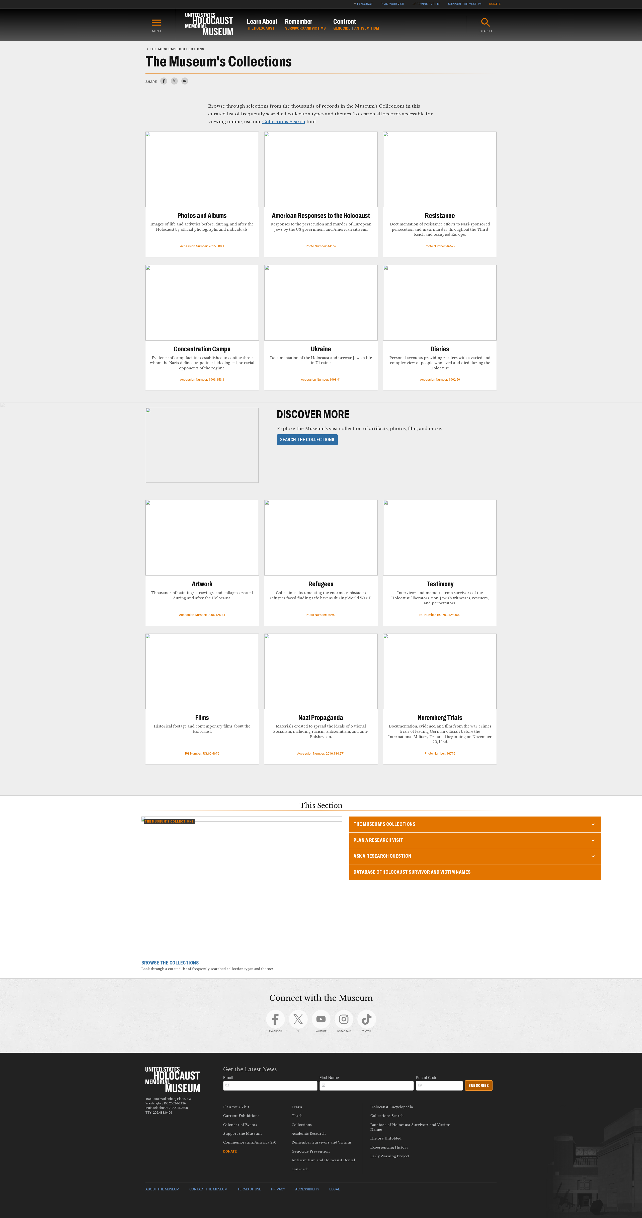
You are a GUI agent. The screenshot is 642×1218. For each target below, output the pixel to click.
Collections (302, 1125)
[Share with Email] (184, 83)
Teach (297, 1116)
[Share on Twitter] (174, 83)
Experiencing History (389, 1147)
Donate (495, 4)
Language (365, 4)
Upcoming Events (426, 4)
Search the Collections (307, 439)
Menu (156, 31)
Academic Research (309, 1133)
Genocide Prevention (311, 1151)
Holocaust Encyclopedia (391, 1107)
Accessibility (307, 1189)
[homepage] (209, 25)
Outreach (300, 1169)
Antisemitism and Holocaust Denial (323, 1160)
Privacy (278, 1189)
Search (486, 31)
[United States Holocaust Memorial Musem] (172, 1091)
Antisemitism (366, 28)
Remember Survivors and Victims (321, 1142)
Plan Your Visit (393, 4)
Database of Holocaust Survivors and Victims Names (410, 1127)
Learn (297, 1107)
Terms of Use (249, 1189)
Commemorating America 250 (249, 1142)
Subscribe (478, 1085)
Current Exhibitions (241, 1116)
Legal (334, 1189)
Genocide (341, 28)
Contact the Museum (208, 1189)
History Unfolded (386, 1138)
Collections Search (283, 121)
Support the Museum (464, 4)
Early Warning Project (390, 1156)
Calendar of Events (240, 1125)
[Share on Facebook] (163, 83)
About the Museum (162, 1189)
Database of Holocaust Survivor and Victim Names (412, 872)
